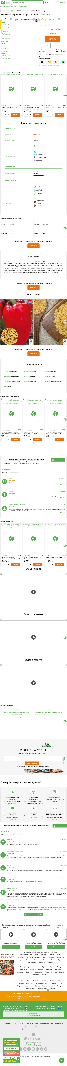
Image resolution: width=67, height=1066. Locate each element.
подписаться (32, 763)
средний (36, 140)
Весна (9, 386)
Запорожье (20, 957)
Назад (5, 11)
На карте (60, 1008)
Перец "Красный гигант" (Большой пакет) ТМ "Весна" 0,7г (11, 558)
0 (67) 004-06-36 (19, 1010)
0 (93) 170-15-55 (19, 1008)
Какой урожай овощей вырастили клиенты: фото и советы (48, 713)
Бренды (52, 988)
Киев (36, 955)
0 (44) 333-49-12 (8, 1008)
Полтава (45, 960)
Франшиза (7, 1023)
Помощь (37, 986)
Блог (21, 981)
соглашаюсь (23, 766)
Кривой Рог (60, 957)
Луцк (21, 960)
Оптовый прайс (42, 988)
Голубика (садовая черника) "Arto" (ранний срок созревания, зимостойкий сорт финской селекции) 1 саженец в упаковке (10, 432)
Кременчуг (38, 972)
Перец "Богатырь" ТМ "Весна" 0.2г (56, 557)
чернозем (38, 205)
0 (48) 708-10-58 (8, 1010)
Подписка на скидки (42, 983)
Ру (45, 3)
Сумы (60, 960)
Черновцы (20, 972)
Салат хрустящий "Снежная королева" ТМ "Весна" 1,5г (31, 108)
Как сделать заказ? (48, 986)
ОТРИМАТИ (11, 1053)
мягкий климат (40, 187)
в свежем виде (40, 152)
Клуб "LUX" (29, 983)
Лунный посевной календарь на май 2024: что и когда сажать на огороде (16, 713)
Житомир (50, 962)
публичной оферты (10, 274)
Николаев (29, 960)
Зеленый (38, 146)
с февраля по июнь (39, 175)
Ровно (53, 960)
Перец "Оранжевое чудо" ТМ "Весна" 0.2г (32, 558)
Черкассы (30, 957)
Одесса (51, 955)
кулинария (39, 160)
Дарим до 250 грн (56, 983)
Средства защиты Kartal (24, 986)
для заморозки (40, 154)
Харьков (43, 955)
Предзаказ (60, 986)
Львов (44, 957)
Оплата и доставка (56, 981)
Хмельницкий (32, 962)
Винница (51, 957)
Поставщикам (30, 988)
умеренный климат (39, 194)
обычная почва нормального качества (40, 202)
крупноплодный (16, 381)
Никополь (37, 960)
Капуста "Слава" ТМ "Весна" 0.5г (55, 107)
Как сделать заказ (57, 1023)
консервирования (41, 157)
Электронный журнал (42, 1023)
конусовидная (15, 376)
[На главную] (3, 3)
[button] (65, 95)
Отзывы (21, 983)
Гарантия (44, 981)
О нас (28, 981)
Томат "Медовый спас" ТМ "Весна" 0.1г (9, 108)
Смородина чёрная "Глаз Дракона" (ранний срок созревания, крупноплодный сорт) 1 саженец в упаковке (32, 432)
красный (37, 134)
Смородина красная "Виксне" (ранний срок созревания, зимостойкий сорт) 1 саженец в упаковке (55, 432)
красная (53, 371)
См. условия (12, 819)
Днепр (59, 955)
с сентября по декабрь (37, 172)
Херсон (37, 957)
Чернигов (42, 962)
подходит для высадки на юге (39, 190)
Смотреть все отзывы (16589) (33, 915)
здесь (21, 465)
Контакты (36, 981)
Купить (52, 39)
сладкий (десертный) (56, 381)
